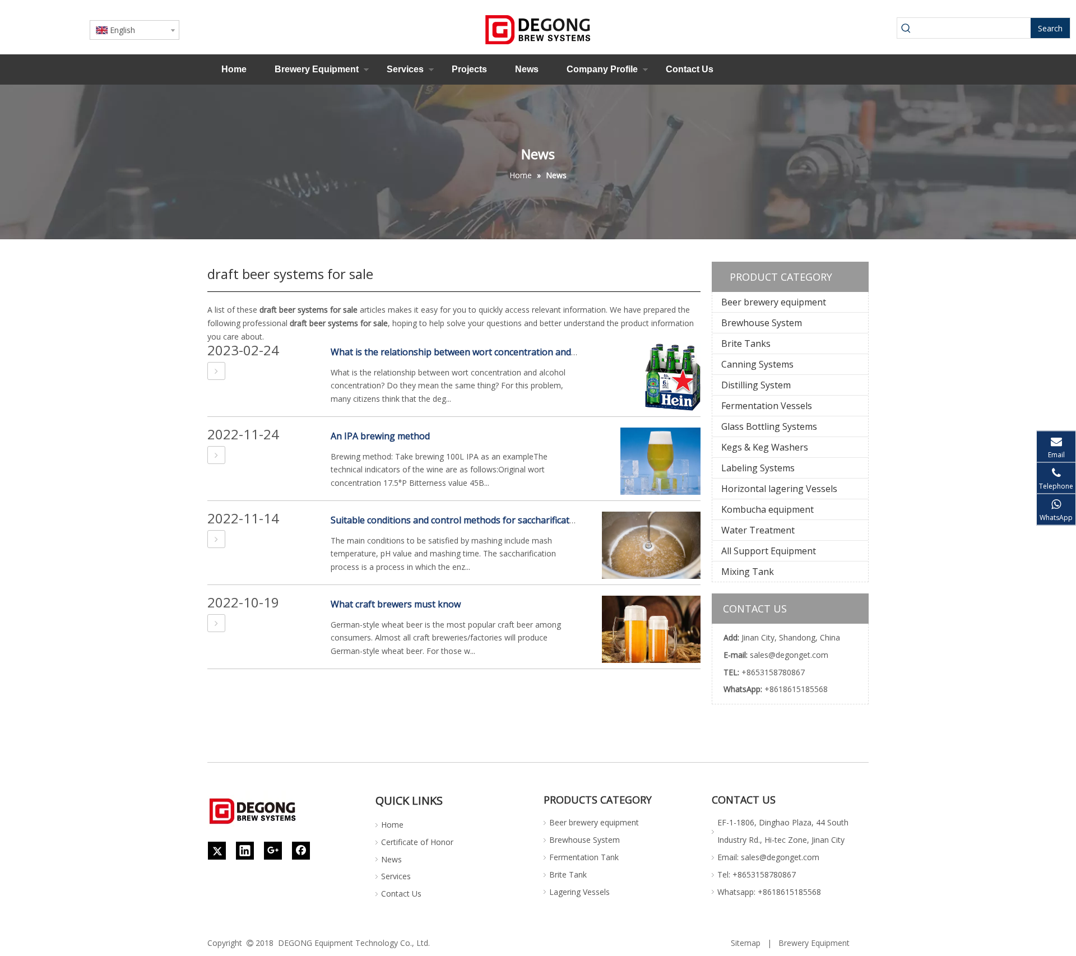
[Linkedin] (245, 851)
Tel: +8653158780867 (756, 874)
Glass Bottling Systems (769, 426)
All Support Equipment (768, 551)
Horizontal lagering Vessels (779, 488)
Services (405, 69)
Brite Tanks (746, 343)
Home (234, 69)
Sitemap (745, 943)
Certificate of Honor (417, 842)
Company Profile (602, 69)
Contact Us (689, 69)
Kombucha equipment (767, 509)
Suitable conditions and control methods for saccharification (457, 520)
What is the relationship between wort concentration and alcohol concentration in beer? (516, 352)
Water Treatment (758, 530)
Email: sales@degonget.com (768, 857)
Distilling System (756, 385)
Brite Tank (568, 874)
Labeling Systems (758, 468)
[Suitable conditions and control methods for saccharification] (216, 539)
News (527, 69)
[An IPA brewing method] (216, 455)
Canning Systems (757, 364)
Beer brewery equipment (773, 302)
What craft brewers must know (396, 604)
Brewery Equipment (317, 69)
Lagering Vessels (579, 892)
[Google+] (273, 851)
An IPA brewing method (380, 436)
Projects (469, 69)
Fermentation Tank (584, 857)
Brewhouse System (761, 323)
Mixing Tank (747, 571)
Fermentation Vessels (766, 406)
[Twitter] (217, 851)
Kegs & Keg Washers (764, 447)
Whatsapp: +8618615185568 (769, 892)
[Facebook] (301, 851)
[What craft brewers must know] (216, 623)
